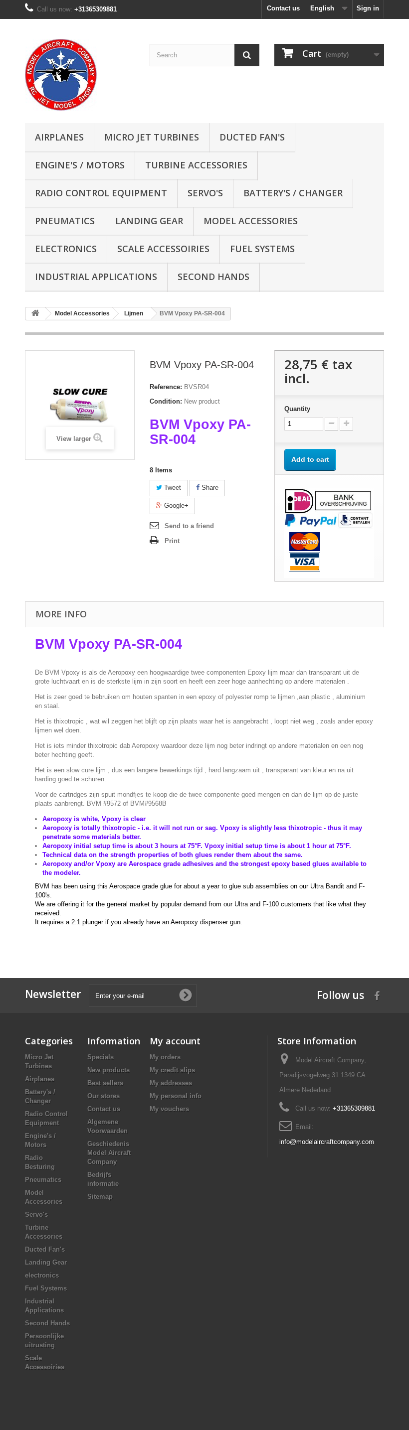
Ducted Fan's (252, 137)
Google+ (175, 505)
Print (172, 541)
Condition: (166, 401)
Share (209, 487)
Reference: (166, 387)
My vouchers (169, 1109)
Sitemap (100, 1196)
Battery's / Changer (293, 193)
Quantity (297, 409)
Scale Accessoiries (163, 249)
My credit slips (172, 1070)
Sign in (368, 8)
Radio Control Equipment (101, 193)
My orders (165, 1057)
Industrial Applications (96, 277)
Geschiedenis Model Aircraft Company (109, 1152)
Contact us (283, 8)
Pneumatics (65, 221)
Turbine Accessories (196, 165)
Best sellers (105, 1083)
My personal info (176, 1096)
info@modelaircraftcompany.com (326, 1141)
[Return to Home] (35, 313)
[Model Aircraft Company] (80, 75)
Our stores (103, 1096)
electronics (66, 249)
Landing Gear (149, 221)
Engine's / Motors (80, 165)
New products (108, 1070)
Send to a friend (189, 526)
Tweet (171, 487)
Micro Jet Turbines (151, 137)
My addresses (171, 1083)
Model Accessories (251, 221)
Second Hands (213, 277)
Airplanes (59, 137)
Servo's (205, 193)
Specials (100, 1057)
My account (175, 1041)
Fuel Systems (262, 249)
